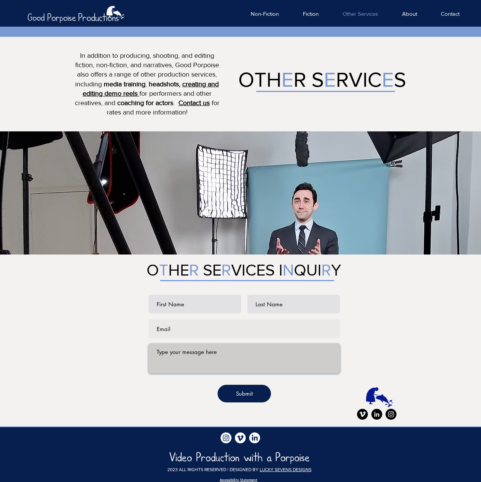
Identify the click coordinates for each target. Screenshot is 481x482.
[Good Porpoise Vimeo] (362, 414)
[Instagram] (391, 414)
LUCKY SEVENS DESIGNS (286, 469)
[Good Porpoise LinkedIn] (376, 414)
